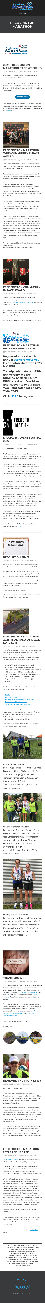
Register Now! (22, 97)
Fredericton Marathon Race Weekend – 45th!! (21, 347)
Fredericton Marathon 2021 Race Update (21, 1150)
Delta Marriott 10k (11, 697)
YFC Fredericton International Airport (17, 704)
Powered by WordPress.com (22, 1299)
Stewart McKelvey (26, 359)
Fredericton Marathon (28, 71)
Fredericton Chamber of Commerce (22, 302)
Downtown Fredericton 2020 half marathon (19, 699)
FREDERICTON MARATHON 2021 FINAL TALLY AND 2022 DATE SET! (21, 639)
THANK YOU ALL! (14, 978)
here (19, 526)
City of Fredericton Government (28, 992)
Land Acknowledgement (22, 1280)
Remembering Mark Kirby (22, 1080)
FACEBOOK (34, 1230)
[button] (9, 1037)
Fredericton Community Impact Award (21, 289)
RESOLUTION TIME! (16, 557)
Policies (8, 110)
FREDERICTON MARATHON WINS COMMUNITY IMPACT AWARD (21, 153)
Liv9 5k (7, 695)
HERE (14, 396)
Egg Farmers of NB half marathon (16, 702)
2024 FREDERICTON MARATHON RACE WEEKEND (22, 66)
